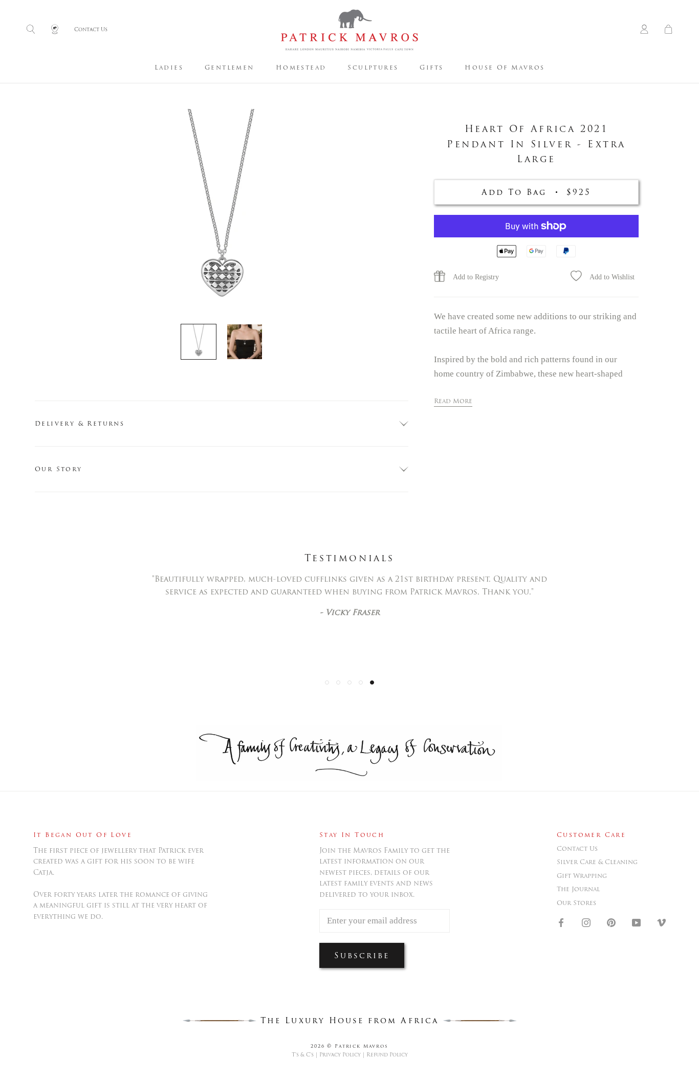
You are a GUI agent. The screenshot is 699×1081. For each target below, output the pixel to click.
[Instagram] (586, 922)
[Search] (31, 30)
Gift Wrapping (582, 875)
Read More (453, 401)
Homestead (301, 67)
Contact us (577, 848)
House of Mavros (504, 67)
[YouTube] (636, 922)
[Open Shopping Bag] (668, 30)
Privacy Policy (340, 1054)
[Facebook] (561, 922)
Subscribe (361, 955)
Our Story (58, 469)
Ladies (169, 67)
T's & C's (303, 1054)
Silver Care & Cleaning (597, 862)
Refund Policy (387, 1054)
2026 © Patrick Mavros (349, 1046)
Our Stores (576, 903)
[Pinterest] (611, 922)
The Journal (578, 889)
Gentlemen (229, 67)
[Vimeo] (661, 922)
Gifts (431, 67)
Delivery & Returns (79, 423)
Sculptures (372, 67)
